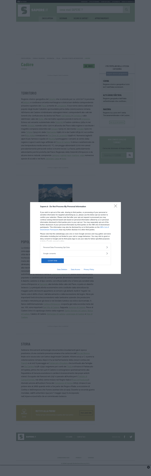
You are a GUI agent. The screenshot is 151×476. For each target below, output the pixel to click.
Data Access (75, 269)
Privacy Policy (89, 269)
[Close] (116, 206)
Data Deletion (62, 269)
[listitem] (75, 247)
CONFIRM (52, 261)
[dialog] (75, 238)
